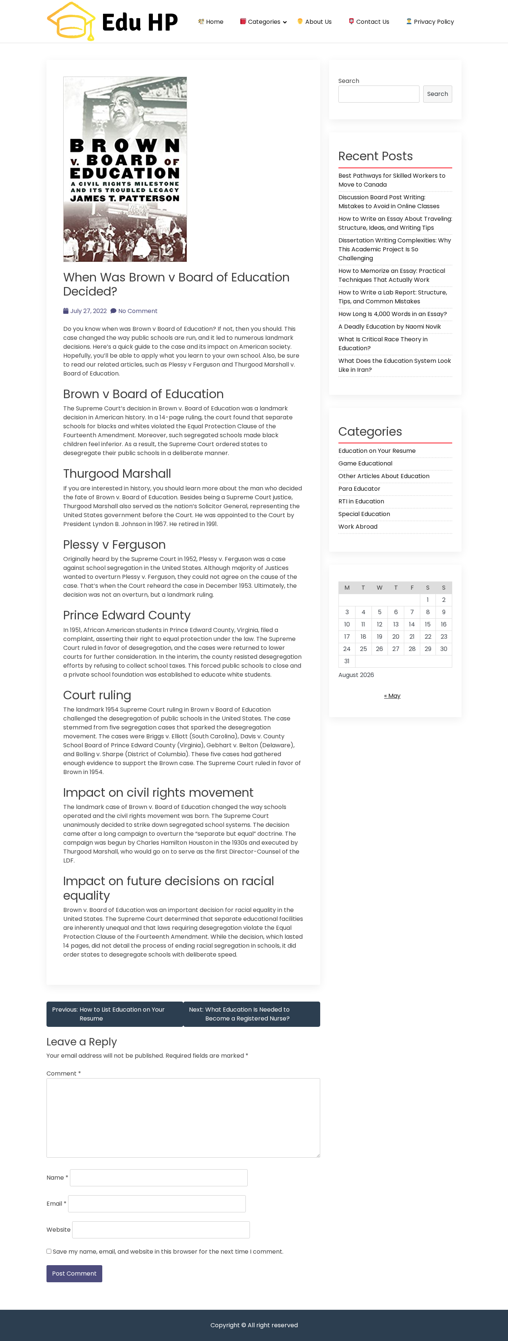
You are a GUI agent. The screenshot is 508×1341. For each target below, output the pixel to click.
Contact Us (372, 21)
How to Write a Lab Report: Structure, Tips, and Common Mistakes (392, 297)
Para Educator (359, 488)
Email (56, 1203)
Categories (263, 21)
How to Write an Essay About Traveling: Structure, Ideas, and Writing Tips (395, 223)
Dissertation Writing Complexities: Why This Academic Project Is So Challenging (394, 249)
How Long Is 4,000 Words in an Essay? (392, 314)
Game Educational (365, 463)
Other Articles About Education (384, 476)
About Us (318, 21)
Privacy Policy (433, 21)
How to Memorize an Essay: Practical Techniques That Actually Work (391, 275)
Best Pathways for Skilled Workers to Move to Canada (392, 180)
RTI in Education (361, 501)
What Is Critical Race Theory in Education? (383, 343)
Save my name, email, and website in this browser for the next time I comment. (168, 1251)
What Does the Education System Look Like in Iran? (394, 365)
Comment (63, 1073)
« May (392, 696)
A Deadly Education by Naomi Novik (389, 326)
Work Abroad (357, 526)
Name (57, 1177)
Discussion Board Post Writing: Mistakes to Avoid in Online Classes (389, 201)
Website (58, 1229)
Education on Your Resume (377, 451)
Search (348, 81)
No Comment (138, 311)
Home (214, 21)
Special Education (364, 514)
